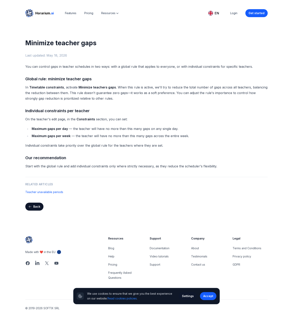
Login (233, 13)
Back (36, 206)
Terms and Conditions (247, 248)
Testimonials (199, 256)
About (195, 248)
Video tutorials (159, 256)
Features (70, 13)
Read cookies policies (122, 298)
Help (111, 256)
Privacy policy (242, 256)
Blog (111, 248)
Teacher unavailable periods (44, 192)
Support (155, 264)
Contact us (198, 264)
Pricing (88, 13)
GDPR (236, 264)
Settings (188, 296)
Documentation (159, 248)
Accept (208, 296)
